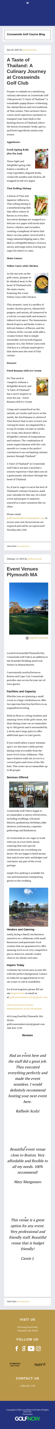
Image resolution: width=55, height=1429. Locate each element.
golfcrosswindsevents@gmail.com (26, 518)
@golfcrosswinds (38, 637)
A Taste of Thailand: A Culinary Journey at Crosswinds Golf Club (26, 71)
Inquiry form (18, 993)
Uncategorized (23, 546)
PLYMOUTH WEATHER (27, 1364)
